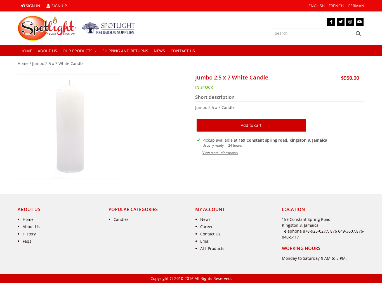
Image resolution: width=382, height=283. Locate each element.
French (336, 5)
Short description (215, 97)
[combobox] (317, 33)
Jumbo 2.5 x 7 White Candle (58, 63)
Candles (121, 219)
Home (23, 63)
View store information (220, 152)
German (356, 5)
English (316, 5)
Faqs (27, 241)
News (205, 219)
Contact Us (210, 234)
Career (206, 226)
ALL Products (212, 248)
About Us (31, 226)
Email (205, 241)
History (29, 234)
